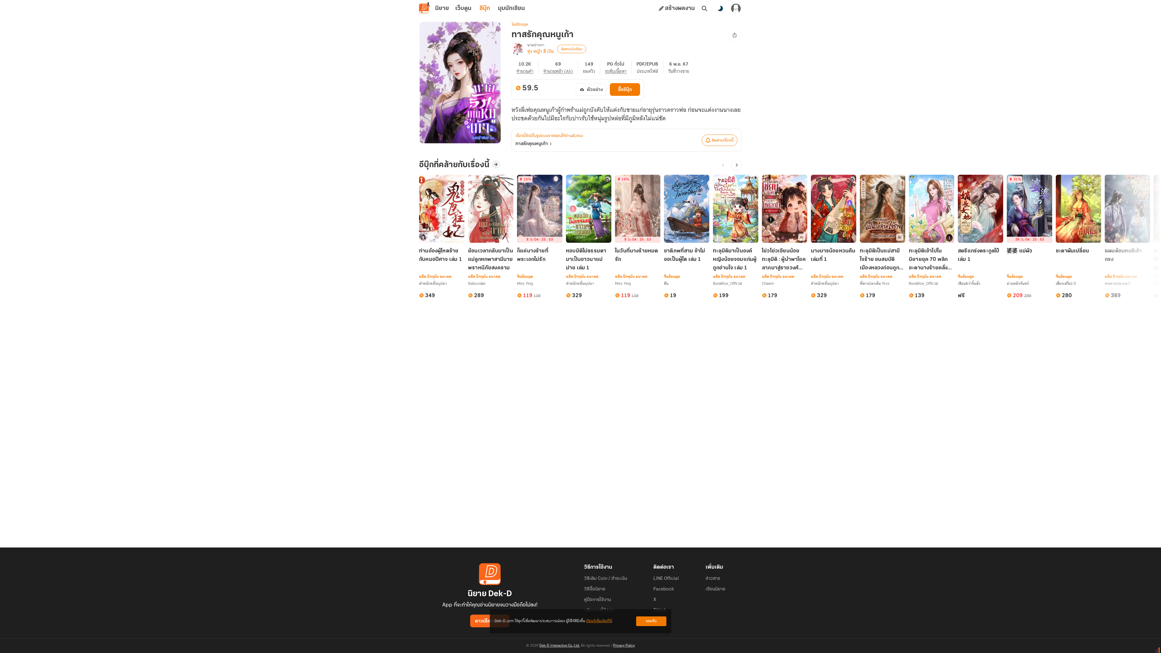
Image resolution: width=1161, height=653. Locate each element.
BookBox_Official (727, 283)
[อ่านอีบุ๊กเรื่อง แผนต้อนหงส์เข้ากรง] (1127, 209)
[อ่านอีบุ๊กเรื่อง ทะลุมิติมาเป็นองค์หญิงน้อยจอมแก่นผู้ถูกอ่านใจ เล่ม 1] (735, 209)
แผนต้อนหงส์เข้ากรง (1123, 255)
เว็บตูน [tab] (463, 8)
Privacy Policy (624, 646)
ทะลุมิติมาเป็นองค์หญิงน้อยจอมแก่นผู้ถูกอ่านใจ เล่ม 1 (734, 260)
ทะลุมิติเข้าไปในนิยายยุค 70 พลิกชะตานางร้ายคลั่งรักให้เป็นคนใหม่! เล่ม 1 (931, 260)
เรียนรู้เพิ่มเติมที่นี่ (599, 621)
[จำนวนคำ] (527, 67)
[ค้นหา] (704, 8)
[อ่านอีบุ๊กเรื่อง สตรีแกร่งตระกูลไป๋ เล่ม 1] (980, 209)
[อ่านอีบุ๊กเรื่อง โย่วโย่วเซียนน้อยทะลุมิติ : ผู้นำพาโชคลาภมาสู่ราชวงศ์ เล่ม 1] (784, 209)
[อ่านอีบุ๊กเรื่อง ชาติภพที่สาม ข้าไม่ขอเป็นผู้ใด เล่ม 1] (686, 209)
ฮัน (666, 283)
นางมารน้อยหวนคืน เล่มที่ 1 (833, 255)
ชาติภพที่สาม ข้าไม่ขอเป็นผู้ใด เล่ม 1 (684, 255)
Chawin (768, 283)
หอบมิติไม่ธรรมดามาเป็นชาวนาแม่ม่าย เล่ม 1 (586, 260)
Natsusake (476, 283)
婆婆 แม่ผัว (1019, 251)
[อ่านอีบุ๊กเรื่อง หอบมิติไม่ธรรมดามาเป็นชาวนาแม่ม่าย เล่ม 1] (588, 209)
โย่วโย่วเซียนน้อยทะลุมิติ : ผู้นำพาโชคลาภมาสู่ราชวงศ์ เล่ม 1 (784, 260)
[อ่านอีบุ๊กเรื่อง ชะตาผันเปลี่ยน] (1078, 209)
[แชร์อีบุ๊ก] (734, 35)
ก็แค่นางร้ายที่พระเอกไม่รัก (532, 255)
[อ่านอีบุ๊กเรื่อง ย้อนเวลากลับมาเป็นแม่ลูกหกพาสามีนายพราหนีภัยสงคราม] (490, 209)
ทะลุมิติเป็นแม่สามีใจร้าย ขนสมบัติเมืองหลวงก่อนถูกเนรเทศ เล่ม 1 (880, 260)
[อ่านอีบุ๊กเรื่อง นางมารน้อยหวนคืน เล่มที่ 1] (833, 209)
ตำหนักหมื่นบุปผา (433, 283)
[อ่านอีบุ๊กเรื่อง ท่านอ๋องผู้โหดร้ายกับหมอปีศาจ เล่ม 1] (441, 209)
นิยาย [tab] (442, 8)
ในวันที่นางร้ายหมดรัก (636, 255)
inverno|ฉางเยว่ (1117, 283)
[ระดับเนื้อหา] (618, 67)
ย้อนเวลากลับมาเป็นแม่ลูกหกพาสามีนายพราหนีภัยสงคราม (490, 260)
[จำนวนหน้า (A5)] (560, 67)
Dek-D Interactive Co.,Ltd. (559, 646)
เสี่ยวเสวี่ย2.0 (1066, 283)
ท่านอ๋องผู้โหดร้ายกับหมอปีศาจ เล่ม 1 (440, 255)
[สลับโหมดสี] (720, 8)
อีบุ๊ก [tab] (485, 8)
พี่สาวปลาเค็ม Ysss (874, 283)
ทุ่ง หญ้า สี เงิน (540, 51)
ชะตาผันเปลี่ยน (1072, 251)
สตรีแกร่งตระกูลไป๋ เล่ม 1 (979, 255)
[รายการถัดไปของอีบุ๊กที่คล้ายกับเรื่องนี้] (736, 165)
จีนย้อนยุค (520, 24)
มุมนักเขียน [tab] (511, 8)
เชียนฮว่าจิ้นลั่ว (969, 283)
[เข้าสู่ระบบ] (736, 8)
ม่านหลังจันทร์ (1018, 283)
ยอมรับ (651, 621)
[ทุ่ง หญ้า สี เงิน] (518, 49)
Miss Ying (525, 283)
